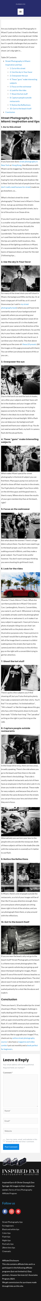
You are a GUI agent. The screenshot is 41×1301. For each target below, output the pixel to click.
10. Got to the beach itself (20, 108)
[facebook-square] (5, 1211)
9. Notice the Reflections (20, 105)
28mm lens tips (8, 1247)
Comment (8, 1072)
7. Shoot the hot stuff (19, 94)
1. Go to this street (17, 68)
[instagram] (12, 1211)
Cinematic (6, 1251)
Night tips (6, 1240)
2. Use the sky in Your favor (21, 72)
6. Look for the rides (18, 90)
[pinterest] (18, 1211)
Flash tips (6, 1236)
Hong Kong (16, 165)
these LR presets (29, 344)
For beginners (8, 1225)
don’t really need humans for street (16, 187)
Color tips (6, 1233)
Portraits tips (8, 1244)
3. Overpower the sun (19, 75)
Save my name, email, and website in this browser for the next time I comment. (21, 1140)
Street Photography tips (12, 1222)
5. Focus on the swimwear (20, 86)
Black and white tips (10, 1229)
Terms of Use (14, 1190)
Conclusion (10, 112)
